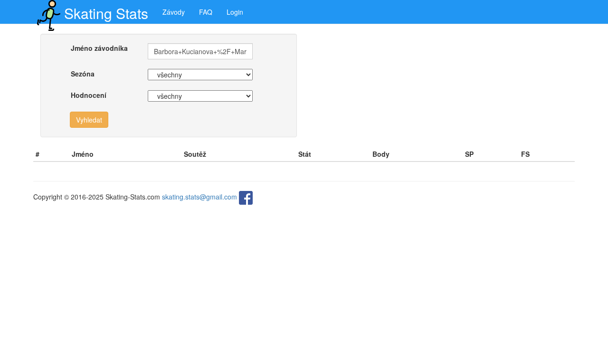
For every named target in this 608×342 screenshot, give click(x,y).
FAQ (205, 12)
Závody (173, 12)
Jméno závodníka (99, 48)
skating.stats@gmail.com (199, 196)
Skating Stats (106, 13)
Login (235, 12)
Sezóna (83, 73)
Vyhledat (89, 119)
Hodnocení (88, 95)
